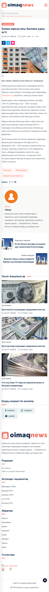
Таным (4, 543)
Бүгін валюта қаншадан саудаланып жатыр (23, 309)
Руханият (6, 531)
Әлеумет (5, 539)
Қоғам (4, 527)
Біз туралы (6, 468)
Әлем (4, 547)
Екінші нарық (21, 170)
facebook (10, 410)
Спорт (4, 535)
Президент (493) (9, 487)
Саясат (5, 518)
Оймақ (13, 36)
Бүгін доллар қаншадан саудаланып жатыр (23, 346)
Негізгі (4, 13)
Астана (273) (7, 503)
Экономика (14, 13)
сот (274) (5, 499)
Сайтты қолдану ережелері (13, 471)
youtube (11, 416)
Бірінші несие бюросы (13, 176)
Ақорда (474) (7, 491)
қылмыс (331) (8, 495)
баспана (7, 170)
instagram (28, 410)
